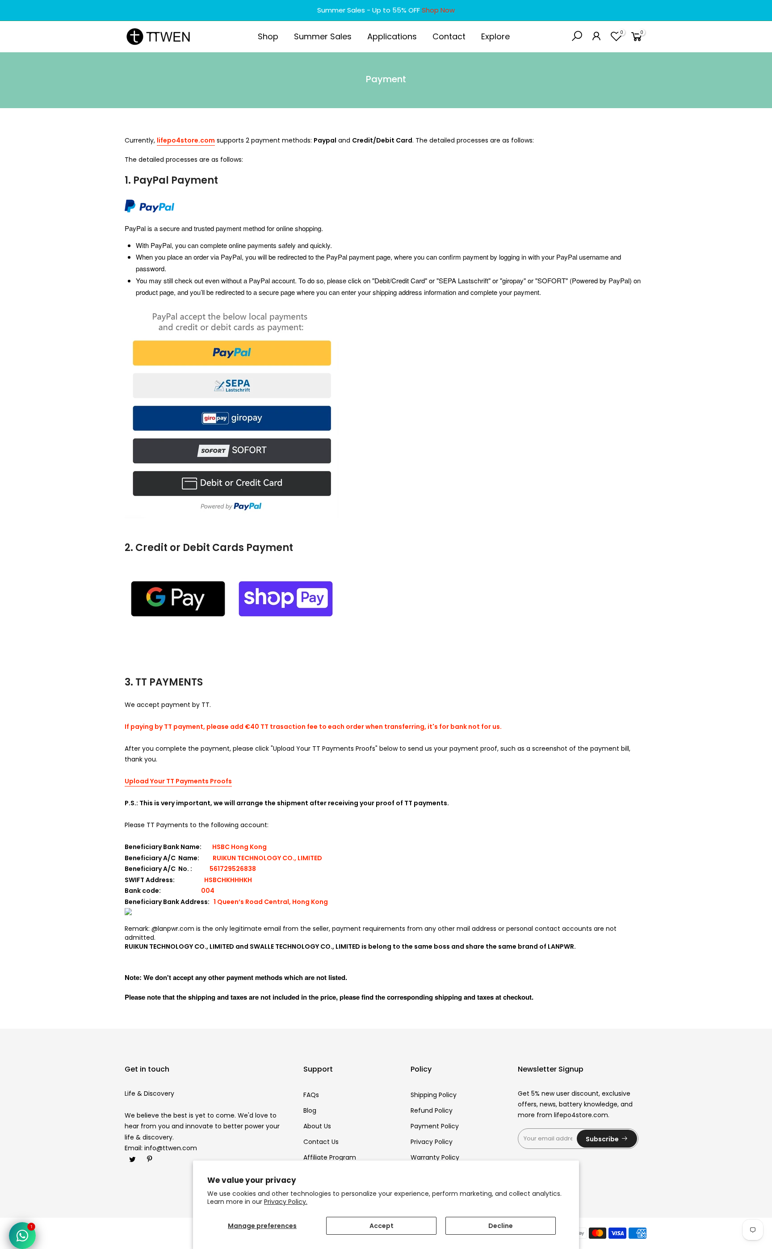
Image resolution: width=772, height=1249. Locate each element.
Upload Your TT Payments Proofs (178, 781)
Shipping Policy (434, 1094)
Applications (392, 36)
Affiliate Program (329, 1157)
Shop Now (438, 10)
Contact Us (321, 1141)
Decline (500, 1225)
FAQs (311, 1094)
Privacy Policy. (285, 1201)
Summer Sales (323, 36)
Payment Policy (435, 1126)
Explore (495, 36)
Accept (381, 1225)
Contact (449, 36)
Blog (309, 1110)
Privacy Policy (432, 1141)
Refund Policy (432, 1110)
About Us (317, 1126)
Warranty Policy (435, 1157)
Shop (268, 36)
